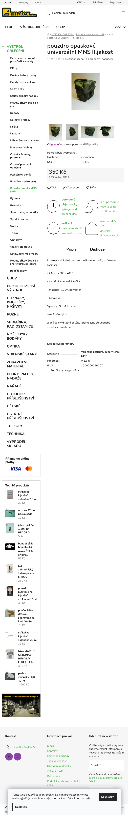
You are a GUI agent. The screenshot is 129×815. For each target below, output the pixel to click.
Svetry (14, 226)
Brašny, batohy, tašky (23, 75)
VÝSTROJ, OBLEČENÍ (15, 48)
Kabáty (14, 113)
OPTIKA (13, 346)
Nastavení (21, 807)
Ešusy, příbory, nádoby (24, 96)
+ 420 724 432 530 (26, 747)
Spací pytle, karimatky (24, 212)
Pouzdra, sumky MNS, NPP (23, 190)
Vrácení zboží (55, 771)
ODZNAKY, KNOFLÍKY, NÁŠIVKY (16, 302)
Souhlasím (107, 797)
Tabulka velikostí (57, 761)
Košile (14, 127)
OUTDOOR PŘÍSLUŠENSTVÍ (20, 396)
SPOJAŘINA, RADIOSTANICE (20, 324)
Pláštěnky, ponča (20, 175)
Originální (53, 144)
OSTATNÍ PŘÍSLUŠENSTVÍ (20, 416)
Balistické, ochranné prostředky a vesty (22, 59)
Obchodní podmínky (59, 766)
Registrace (115, 2)
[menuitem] (9, 27)
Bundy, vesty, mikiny (22, 82)
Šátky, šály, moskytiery (24, 254)
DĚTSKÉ (13, 406)
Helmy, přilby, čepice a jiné (24, 104)
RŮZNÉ (13, 314)
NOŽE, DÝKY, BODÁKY (17, 336)
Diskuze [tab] (97, 249)
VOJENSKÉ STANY (22, 354)
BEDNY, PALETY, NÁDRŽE (20, 376)
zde (88, 798)
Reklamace (53, 776)
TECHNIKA (16, 433)
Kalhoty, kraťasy (20, 120)
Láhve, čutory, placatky (24, 140)
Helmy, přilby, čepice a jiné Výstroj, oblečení (24, 262)
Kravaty (15, 133)
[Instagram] (17, 757)
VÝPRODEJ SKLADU (16, 443)
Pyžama (15, 198)
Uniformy (16, 240)
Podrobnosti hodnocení (100, 59)
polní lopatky (18, 271)
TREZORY (15, 426)
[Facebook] (9, 757)
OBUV (12, 278)
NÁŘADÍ (14, 386)
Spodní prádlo (19, 219)
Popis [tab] (71, 249)
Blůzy (13, 68)
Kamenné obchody (58, 756)
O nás (8, 2)
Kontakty (23, 2)
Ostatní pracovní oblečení (20, 166)
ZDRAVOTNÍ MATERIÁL (17, 364)
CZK (79, 2)
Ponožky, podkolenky (23, 181)
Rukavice (16, 205)
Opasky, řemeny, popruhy (20, 156)
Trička (14, 233)
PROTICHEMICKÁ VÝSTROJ (21, 288)
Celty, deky (17, 89)
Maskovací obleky (21, 147)
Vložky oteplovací (21, 247)
